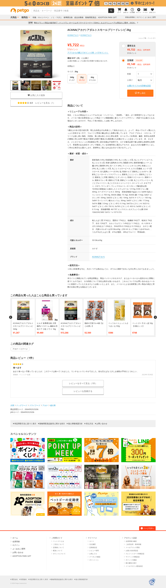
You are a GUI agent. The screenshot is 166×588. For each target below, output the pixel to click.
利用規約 (23, 579)
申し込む (141, 92)
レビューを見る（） (42, 103)
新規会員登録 (130, 17)
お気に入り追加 (37, 95)
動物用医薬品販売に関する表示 (52, 424)
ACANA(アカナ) (72, 35)
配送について (57, 550)
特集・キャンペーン (41, 17)
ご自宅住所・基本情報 (133, 544)
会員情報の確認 (131, 541)
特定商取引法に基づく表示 (25, 424)
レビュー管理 (94, 550)
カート (91, 541)
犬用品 (13, 17)
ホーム (15, 538)
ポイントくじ (94, 560)
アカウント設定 (130, 538)
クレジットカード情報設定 (135, 554)
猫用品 (25, 17)
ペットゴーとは (58, 541)
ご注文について (58, 544)
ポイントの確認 (131, 560)
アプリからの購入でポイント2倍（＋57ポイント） (88, 52)
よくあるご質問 (150, 17)
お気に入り (93, 554)
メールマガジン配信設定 (134, 566)
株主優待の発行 (131, 563)
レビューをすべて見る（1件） (83, 383)
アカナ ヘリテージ (20, 349)
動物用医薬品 (90, 17)
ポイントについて (59, 554)
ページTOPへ (148, 528)
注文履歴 (92, 544)
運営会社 (15, 579)
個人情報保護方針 (75, 424)
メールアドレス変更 (133, 547)
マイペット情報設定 (133, 557)
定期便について (58, 547)
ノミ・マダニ (56, 17)
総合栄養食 (79, 17)
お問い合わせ (101, 424)
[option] (83, 3)
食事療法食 (68, 17)
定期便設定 (93, 547)
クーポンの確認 (94, 557)
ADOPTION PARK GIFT (107, 17)
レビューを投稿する (83, 391)
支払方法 (89, 424)
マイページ (92, 538)
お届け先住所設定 (132, 550)
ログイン (140, 17)
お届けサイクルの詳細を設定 (139, 85)
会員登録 (16, 541)
